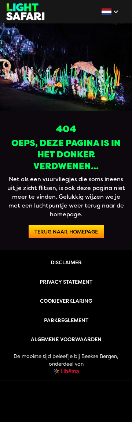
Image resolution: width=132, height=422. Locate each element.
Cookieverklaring (66, 300)
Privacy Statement (66, 281)
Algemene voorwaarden (66, 339)
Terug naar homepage (66, 231)
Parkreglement (66, 320)
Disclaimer (66, 262)
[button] (111, 11)
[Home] (25, 11)
